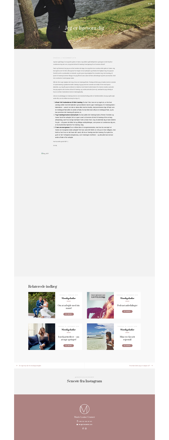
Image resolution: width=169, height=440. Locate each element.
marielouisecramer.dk (84, 4)
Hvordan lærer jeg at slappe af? (139, 365)
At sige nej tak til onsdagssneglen (30, 365)
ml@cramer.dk (85, 424)
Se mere (68, 314)
